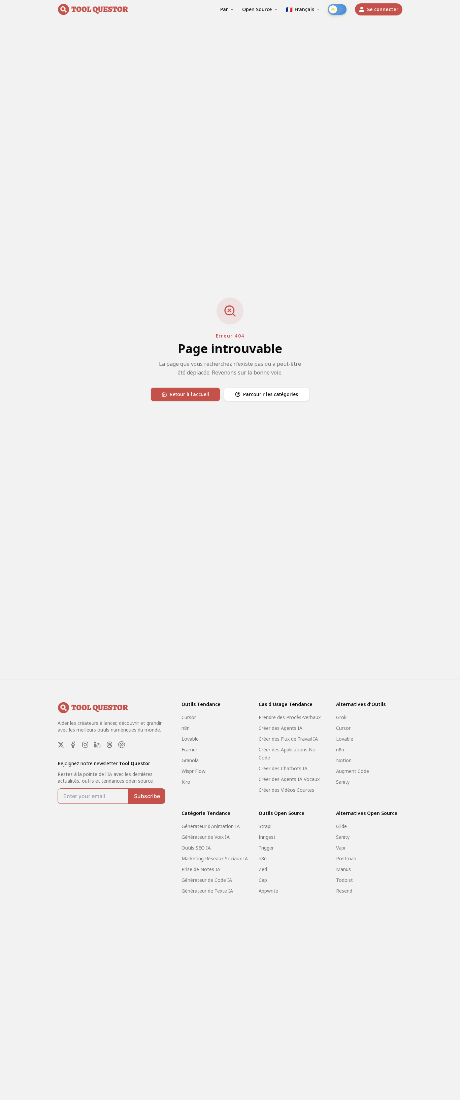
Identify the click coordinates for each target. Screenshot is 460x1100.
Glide (341, 826)
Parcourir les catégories (270, 394)
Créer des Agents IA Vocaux (289, 779)
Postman (346, 858)
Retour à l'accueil (189, 394)
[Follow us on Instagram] (85, 744)
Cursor (189, 717)
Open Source (257, 9)
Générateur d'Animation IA (211, 826)
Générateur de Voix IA (206, 837)
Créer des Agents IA (280, 728)
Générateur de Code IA (207, 880)
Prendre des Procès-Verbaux (290, 717)
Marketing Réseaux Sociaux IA (215, 858)
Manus (343, 869)
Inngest (267, 837)
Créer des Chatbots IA (283, 768)
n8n (186, 728)
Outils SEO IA (196, 847)
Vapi (340, 847)
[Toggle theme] (337, 9)
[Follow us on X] (61, 744)
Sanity (343, 782)
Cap (263, 880)
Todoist (344, 880)
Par (224, 9)
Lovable (190, 739)
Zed (263, 869)
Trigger (266, 847)
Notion (344, 760)
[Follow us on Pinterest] (121, 744)
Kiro (186, 782)
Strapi (265, 826)
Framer (189, 749)
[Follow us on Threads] (109, 744)
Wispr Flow (193, 771)
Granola (190, 760)
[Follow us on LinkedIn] (97, 744)
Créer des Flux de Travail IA (288, 739)
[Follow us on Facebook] (73, 744)
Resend (344, 891)
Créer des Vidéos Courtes (286, 790)
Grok (341, 717)
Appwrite (268, 891)
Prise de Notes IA (201, 869)
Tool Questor (134, 763)
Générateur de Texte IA (207, 891)
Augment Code (352, 771)
